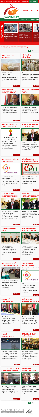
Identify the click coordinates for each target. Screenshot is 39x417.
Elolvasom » (16, 85)
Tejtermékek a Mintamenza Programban (7, 57)
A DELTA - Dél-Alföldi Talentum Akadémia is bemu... (10, 371)
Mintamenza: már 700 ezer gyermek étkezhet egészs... (10, 161)
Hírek (32, 11)
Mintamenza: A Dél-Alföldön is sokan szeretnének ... (9, 265)
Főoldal (25, 11)
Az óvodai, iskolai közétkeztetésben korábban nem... (9, 196)
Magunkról (23, 19)
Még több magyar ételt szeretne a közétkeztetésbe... (9, 127)
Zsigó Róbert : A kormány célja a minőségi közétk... (9, 92)
